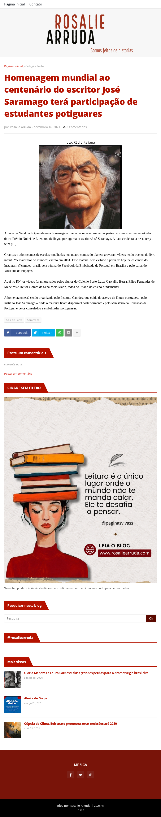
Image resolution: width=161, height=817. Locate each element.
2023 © (99, 806)
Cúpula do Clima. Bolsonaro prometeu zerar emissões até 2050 (70, 724)
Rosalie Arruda (80, 806)
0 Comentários (76, 127)
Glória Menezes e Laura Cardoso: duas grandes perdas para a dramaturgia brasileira (86, 673)
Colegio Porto (34, 66)
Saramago (33, 320)
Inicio (80, 810)
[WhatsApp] (60, 332)
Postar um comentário (18, 373)
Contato (35, 4)
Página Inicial (14, 4)
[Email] (68, 332)
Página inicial (13, 66)
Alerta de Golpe (35, 698)
